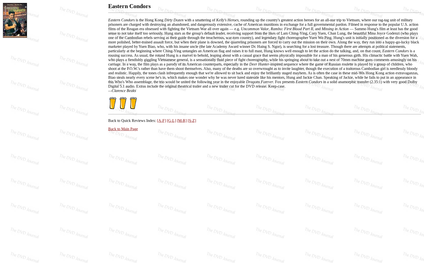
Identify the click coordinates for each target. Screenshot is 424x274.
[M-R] (182, 120)
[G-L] (171, 120)
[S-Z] (192, 120)
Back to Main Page (123, 129)
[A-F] (161, 120)
